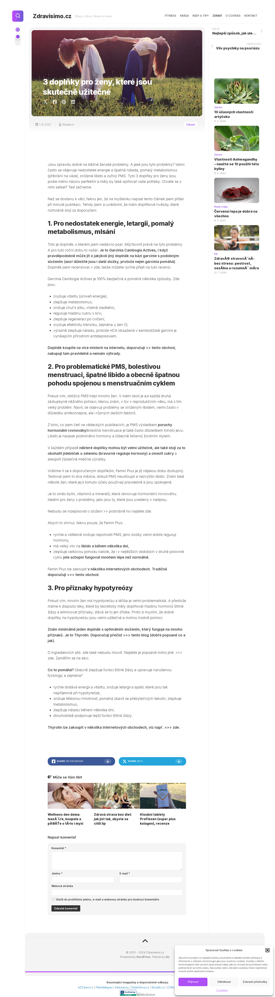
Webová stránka (62, 886)
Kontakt (250, 15)
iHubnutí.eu (122, 987)
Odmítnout (224, 982)
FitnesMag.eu (104, 987)
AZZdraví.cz (86, 987)
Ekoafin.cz (158, 987)
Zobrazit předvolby (255, 982)
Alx (167, 957)
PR (216, 253)
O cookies (222, 990)
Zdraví (217, 15)
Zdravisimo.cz (52, 16)
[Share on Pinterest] (63, 102)
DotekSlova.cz (140, 987)
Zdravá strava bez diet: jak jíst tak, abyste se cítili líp (113, 819)
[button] (267, 950)
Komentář (58, 848)
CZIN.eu (172, 987)
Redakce (68, 124)
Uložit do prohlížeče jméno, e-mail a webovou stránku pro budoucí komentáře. (108, 899)
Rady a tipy (200, 15)
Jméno (56, 873)
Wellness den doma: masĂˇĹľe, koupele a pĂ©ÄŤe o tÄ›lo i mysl (65, 819)
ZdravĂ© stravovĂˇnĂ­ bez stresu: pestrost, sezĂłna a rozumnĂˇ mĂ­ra (236, 263)
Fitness (170, 15)
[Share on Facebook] (54, 102)
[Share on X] (46, 102)
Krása (184, 15)
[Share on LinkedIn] (72, 102)
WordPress (143, 957)
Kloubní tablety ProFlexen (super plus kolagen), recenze (158, 819)
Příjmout (193, 982)
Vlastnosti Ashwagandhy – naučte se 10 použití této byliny (236, 164)
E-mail (125, 873)
